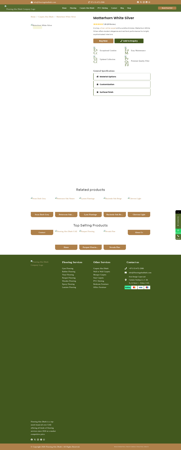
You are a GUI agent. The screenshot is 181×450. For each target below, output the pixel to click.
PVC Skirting (98, 281)
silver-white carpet (108, 28)
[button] (78, 8)
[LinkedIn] (146, 2)
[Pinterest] (41, 439)
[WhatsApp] (149, 2)
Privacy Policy (140, 446)
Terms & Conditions (131, 446)
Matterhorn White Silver (66, 17)
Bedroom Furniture (101, 284)
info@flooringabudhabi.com (140, 273)
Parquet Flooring (69, 278)
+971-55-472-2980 (136, 268)
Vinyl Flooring (68, 275)
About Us (146, 446)
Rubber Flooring (68, 272)
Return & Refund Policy (119, 446)
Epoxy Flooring (68, 284)
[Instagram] (144, 2)
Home (33, 17)
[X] (141, 2)
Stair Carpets (98, 278)
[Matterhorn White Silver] (59, 102)
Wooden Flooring (69, 281)
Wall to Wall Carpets (101, 272)
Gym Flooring (67, 268)
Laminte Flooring (69, 287)
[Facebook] (138, 2)
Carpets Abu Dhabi (46, 17)
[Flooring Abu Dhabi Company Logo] (20, 8)
